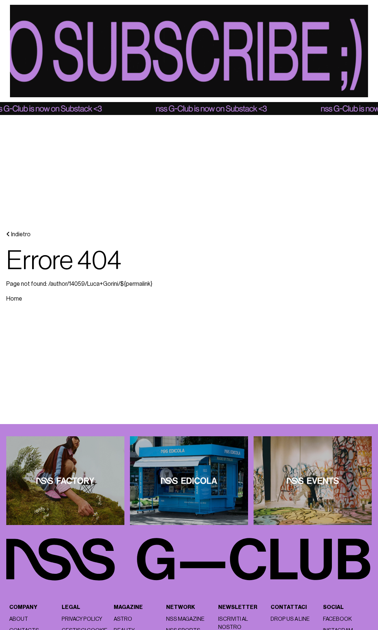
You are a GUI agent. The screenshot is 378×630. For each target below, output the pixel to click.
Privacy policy (82, 619)
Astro (123, 619)
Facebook (337, 619)
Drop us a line (290, 619)
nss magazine (185, 619)
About (18, 619)
